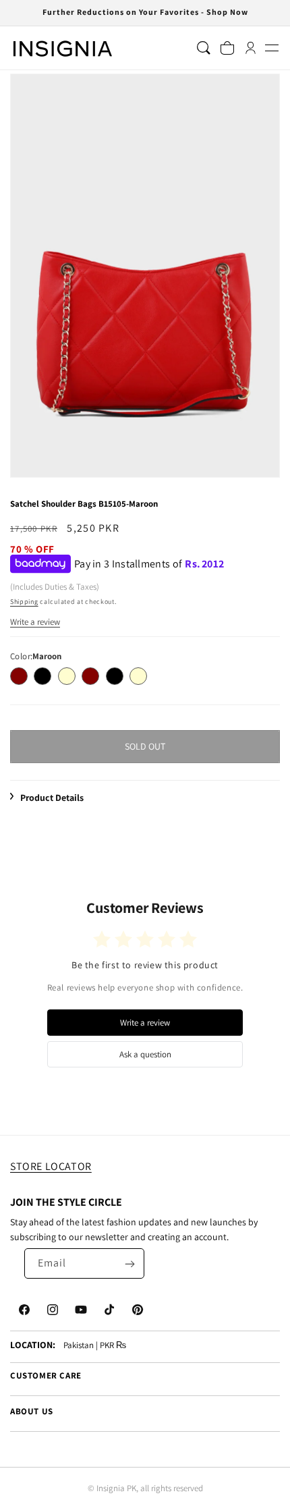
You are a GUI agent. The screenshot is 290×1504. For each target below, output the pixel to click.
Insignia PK (116, 1488)
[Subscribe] (129, 1263)
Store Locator (51, 1166)
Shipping (24, 601)
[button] (271, 48)
